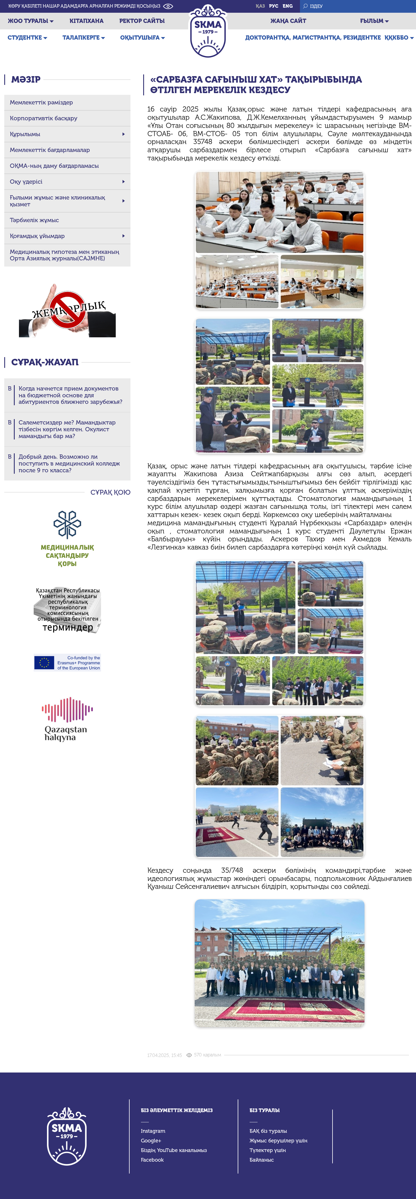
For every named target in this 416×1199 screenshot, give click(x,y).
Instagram (153, 1131)
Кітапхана (87, 21)
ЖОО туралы (28, 21)
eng (288, 6)
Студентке (25, 37)
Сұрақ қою (110, 492)
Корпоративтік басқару (43, 118)
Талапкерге (81, 37)
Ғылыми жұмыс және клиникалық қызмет (57, 201)
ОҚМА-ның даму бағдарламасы (54, 165)
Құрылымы (25, 134)
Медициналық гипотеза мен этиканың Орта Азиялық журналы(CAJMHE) (64, 255)
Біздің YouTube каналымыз (174, 1150)
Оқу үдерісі (26, 181)
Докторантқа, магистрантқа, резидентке (313, 37)
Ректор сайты (142, 21)
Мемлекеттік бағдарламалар (50, 150)
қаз (260, 6)
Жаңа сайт (288, 21)
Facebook (152, 1160)
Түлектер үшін (268, 1150)
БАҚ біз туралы (268, 1131)
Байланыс (262, 1160)
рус (273, 6)
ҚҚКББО (396, 37)
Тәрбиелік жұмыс (34, 220)
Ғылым (371, 21)
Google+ (151, 1141)
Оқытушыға (140, 37)
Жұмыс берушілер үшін (278, 1141)
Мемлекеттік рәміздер (41, 102)
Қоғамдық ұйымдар (37, 236)
